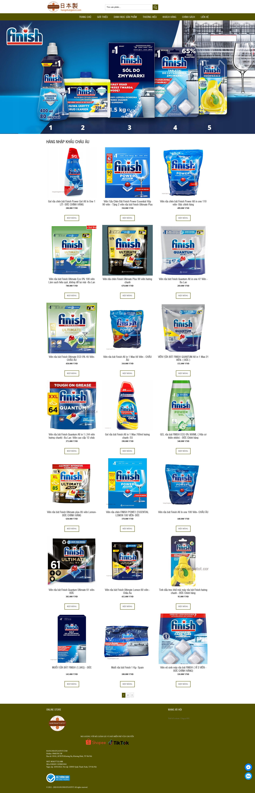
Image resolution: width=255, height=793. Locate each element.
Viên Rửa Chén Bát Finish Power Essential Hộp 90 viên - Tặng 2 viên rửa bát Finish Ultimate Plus (127, 203)
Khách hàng (169, 16)
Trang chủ (85, 16)
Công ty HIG (185, 718)
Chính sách (188, 16)
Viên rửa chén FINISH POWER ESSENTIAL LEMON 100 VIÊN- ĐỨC (127, 513)
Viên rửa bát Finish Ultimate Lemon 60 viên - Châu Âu (127, 591)
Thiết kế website (173, 718)
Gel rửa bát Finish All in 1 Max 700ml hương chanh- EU (127, 436)
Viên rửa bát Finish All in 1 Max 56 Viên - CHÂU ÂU (127, 358)
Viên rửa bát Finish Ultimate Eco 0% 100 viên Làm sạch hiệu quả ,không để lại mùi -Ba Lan (72, 280)
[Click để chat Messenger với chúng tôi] (248, 767)
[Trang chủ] (65, 13)
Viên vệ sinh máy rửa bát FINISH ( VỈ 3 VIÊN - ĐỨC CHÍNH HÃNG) (183, 669)
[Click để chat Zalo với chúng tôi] (248, 776)
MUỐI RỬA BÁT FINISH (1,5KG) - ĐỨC (71, 667)
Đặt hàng (72, 218)
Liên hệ (205, 16)
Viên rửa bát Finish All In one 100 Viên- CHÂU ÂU (183, 512)
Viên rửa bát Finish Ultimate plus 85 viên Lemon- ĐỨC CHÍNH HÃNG (71, 513)
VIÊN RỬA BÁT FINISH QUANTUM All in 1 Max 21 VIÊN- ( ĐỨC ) (183, 358)
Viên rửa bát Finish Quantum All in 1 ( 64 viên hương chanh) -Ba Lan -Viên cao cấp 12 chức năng (72, 436)
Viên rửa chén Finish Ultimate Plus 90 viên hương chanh (127, 280)
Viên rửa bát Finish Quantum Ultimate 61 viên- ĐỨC (72, 591)
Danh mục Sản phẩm (125, 16)
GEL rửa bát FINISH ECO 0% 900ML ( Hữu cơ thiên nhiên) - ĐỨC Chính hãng (183, 436)
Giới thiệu (102, 16)
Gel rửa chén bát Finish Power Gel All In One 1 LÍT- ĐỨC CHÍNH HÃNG (71, 203)
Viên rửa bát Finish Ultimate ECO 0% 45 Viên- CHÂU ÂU (72, 358)
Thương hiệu (150, 16)
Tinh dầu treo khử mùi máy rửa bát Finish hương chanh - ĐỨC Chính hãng (183, 591)
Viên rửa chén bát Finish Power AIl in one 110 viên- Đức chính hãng (183, 203)
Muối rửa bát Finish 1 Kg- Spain (127, 667)
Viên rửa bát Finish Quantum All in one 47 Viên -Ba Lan (183, 280)
